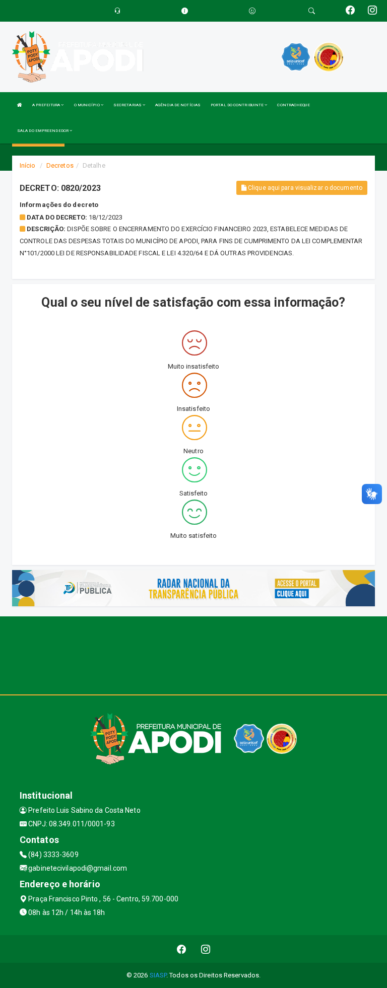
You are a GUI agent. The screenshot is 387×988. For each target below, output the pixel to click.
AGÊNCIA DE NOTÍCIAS (178, 105)
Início (28, 165)
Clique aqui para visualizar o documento (304, 187)
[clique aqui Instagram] (206, 949)
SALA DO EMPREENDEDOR (43, 130)
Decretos (60, 165)
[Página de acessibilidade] (252, 11)
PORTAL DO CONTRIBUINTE (238, 105)
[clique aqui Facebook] (181, 949)
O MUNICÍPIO (87, 105)
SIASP (158, 975)
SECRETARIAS (128, 105)
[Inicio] (19, 105)
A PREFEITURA (46, 105)
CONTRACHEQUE (293, 105)
